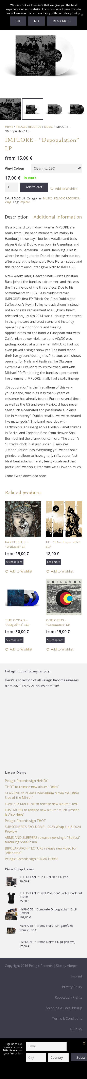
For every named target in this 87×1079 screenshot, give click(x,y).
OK (18, 21)
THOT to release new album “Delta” (32, 787)
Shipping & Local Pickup (64, 1008)
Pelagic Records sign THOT (25, 820)
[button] (63, 189)
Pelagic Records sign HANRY (26, 780)
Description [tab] (17, 217)
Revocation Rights (68, 997)
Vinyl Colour (14, 168)
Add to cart (34, 187)
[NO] (82, 15)
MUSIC (48, 127)
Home (9, 127)
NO (36, 21)
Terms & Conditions (67, 1018)
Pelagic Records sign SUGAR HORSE (31, 859)
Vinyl (8, 202)
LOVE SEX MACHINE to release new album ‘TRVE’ (42, 804)
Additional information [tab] (58, 217)
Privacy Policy (72, 987)
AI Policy (76, 1029)
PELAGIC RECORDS (28, 127)
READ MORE (62, 21)
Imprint (76, 976)
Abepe (72, 965)
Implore (25, 202)
